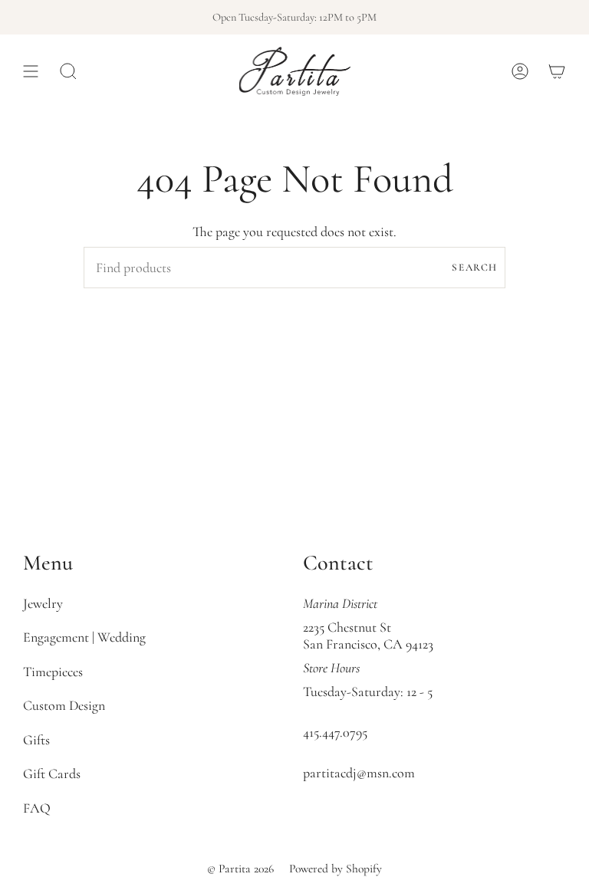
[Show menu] (30, 71)
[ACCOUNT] (520, 71)
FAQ (37, 808)
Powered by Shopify (335, 868)
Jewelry (43, 603)
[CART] (557, 71)
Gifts (36, 739)
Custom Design (64, 705)
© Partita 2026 (240, 868)
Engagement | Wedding (84, 637)
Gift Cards (52, 773)
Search (475, 267)
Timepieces (53, 671)
